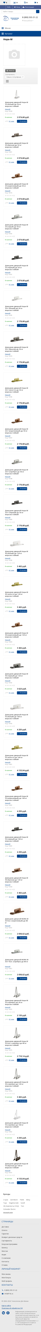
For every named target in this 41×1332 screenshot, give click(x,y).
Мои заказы (6, 1274)
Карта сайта (6, 1306)
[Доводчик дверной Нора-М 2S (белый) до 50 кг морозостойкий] (17, 94)
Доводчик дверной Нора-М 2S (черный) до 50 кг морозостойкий (16, 267)
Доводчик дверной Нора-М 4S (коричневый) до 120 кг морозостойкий (16, 635)
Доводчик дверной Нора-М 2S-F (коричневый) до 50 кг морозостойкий (16, 431)
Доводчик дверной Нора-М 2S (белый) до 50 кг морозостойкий (16, 104)
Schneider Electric (9, 1209)
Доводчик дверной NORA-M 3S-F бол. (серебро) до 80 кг (16, 961)
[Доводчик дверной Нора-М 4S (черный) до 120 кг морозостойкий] (17, 665)
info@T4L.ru (8, 1294)
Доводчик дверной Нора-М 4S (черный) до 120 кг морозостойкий (16, 676)
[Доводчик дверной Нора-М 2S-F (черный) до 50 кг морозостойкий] (17, 502)
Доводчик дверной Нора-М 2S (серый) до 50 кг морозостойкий (16, 227)
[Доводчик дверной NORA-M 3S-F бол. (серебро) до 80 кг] (17, 951)
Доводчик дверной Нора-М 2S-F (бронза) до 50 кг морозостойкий (16, 349)
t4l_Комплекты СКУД (11, 1206)
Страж (5, 1200)
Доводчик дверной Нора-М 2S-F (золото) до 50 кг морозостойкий (16, 390)
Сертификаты (7, 1241)
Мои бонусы (6, 1278)
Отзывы (5, 1265)
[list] (10, 81)
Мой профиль (7, 1281)
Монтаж (5, 1251)
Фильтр (11, 71)
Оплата (4, 1230)
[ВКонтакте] (3, 1313)
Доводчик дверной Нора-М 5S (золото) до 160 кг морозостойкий (16, 757)
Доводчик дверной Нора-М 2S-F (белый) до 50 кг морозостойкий (16, 308)
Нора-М (7, 109)
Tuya (5, 1203)
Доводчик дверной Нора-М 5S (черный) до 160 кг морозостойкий (16, 839)
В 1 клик (11, 121)
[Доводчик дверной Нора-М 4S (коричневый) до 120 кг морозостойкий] (17, 625)
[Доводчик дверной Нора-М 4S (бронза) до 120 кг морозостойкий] (17, 870)
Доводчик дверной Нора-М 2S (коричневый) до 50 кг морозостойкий (16, 186)
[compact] (14, 81)
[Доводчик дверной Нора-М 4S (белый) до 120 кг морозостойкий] (17, 543)
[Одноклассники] (8, 1313)
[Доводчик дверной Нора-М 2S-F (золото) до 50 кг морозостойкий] (17, 380)
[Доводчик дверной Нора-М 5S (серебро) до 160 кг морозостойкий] (17, 1115)
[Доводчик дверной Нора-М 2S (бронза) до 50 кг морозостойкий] (17, 135)
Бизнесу (5, 1248)
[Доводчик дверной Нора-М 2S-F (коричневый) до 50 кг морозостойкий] (17, 421)
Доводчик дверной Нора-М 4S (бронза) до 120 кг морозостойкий (16, 880)
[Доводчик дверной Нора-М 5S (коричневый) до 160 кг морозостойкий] (17, 788)
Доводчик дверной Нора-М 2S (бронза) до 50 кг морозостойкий (16, 145)
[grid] (7, 81)
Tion (22, 1206)
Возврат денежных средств (12, 1237)
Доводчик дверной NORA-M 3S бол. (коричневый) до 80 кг (16, 921)
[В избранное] (7, 121)
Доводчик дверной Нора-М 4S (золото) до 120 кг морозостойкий (16, 594)
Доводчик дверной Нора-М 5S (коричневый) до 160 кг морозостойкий (16, 798)
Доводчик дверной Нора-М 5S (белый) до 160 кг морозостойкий (16, 716)
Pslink (22, 1200)
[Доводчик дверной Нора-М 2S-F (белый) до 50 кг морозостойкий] (17, 298)
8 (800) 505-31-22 (30, 17)
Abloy (28, 1200)
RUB (8, 7)
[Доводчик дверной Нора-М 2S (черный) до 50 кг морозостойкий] (17, 257)
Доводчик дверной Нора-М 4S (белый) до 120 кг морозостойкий (16, 553)
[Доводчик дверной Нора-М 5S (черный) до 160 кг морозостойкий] (17, 829)
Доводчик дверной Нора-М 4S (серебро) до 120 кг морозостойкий (16, 1084)
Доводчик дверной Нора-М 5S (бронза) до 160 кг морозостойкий (16, 1166)
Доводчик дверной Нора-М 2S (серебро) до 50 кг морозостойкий (16, 1002)
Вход (18, 7)
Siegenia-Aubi (13, 1203)
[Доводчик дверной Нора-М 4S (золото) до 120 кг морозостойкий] (17, 584)
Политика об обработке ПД (12, 1308)
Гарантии (5, 1234)
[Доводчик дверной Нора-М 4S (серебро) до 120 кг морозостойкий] (17, 1074)
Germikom (14, 1200)
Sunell (23, 1203)
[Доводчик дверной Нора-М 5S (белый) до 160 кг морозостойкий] (17, 706)
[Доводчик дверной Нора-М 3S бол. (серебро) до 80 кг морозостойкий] (17, 1033)
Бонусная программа (9, 1244)
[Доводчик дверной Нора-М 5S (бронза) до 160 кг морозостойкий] (17, 1155)
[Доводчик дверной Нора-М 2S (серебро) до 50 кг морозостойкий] (17, 992)
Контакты (5, 1261)
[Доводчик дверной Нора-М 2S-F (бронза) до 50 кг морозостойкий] (17, 339)
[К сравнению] (5, 121)
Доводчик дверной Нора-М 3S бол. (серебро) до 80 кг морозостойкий (16, 1043)
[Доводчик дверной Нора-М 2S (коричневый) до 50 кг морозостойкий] (17, 176)
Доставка (5, 1227)
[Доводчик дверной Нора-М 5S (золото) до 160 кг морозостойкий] (17, 747)
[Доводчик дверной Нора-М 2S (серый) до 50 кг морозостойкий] (17, 217)
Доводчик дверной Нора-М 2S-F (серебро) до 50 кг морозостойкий (16, 472)
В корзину (23, 121)
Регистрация (29, 7)
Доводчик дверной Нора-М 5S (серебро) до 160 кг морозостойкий (16, 1125)
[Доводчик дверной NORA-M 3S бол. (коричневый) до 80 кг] (17, 910)
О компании (6, 1258)
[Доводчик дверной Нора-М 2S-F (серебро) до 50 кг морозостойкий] (17, 461)
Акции (4, 1255)
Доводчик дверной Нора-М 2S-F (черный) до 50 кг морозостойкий (16, 512)
